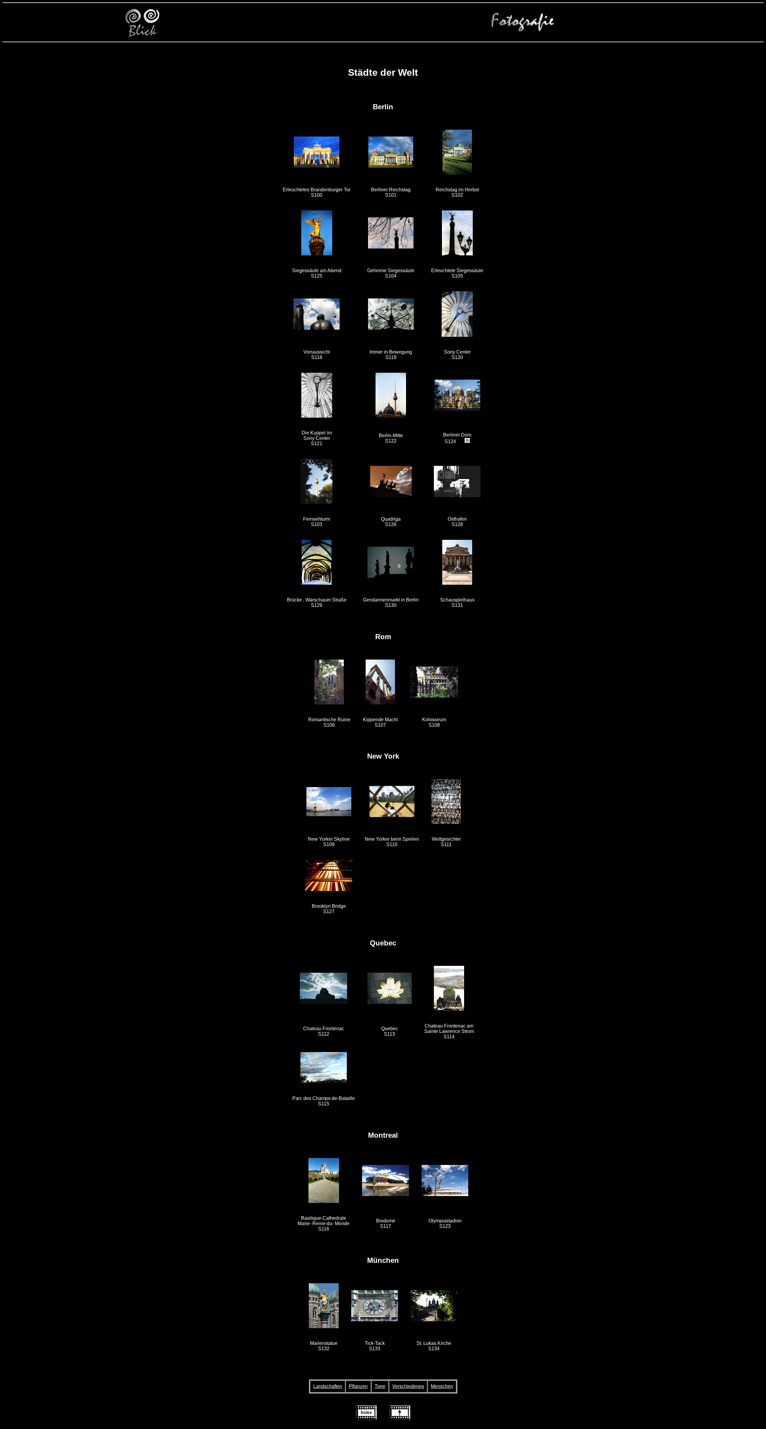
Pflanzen (358, 1386)
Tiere (380, 1386)
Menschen (442, 1386)
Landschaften (327, 1386)
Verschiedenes (408, 1386)
